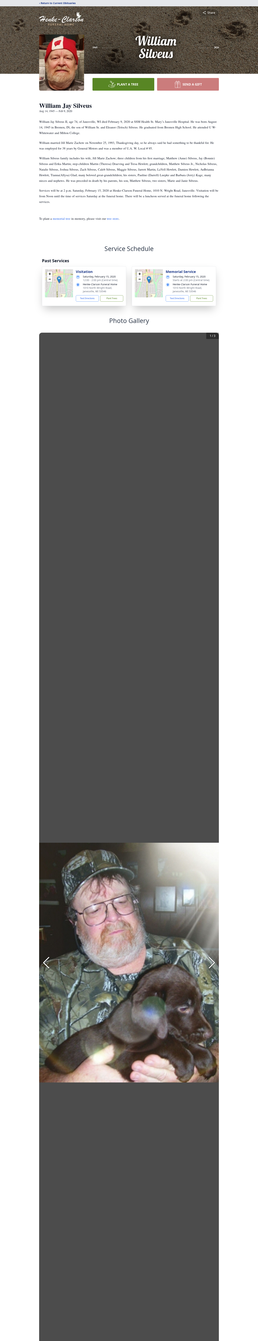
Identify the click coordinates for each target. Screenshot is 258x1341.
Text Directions (87, 298)
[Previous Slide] (46, 962)
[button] (59, 279)
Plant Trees (111, 298)
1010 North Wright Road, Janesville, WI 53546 (97, 289)
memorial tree (61, 218)
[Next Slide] (212, 962)
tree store (113, 218)
